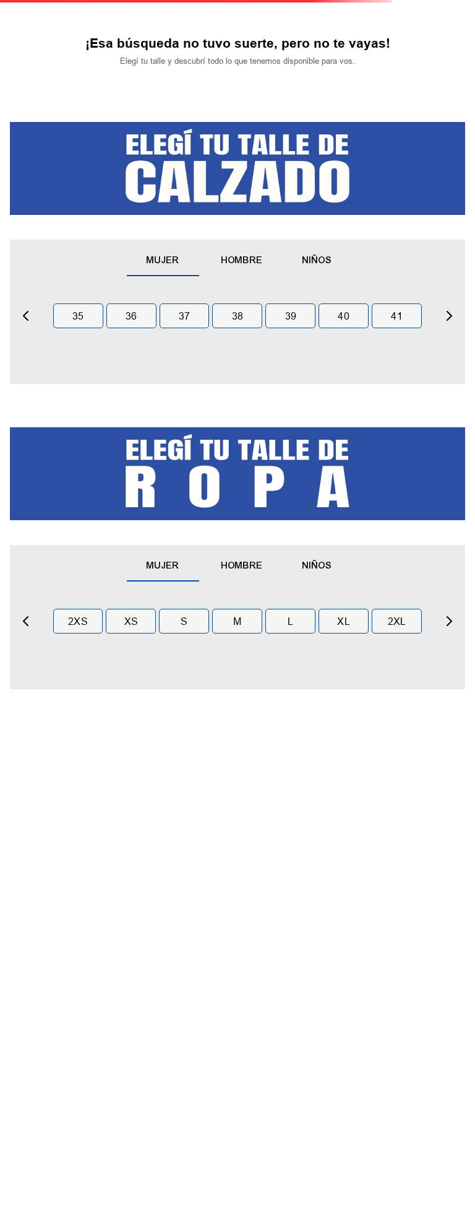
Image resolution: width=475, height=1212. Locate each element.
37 (184, 315)
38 (238, 315)
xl (343, 621)
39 (291, 315)
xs (131, 621)
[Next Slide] (449, 316)
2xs (78, 621)
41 (397, 315)
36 (131, 315)
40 (343, 315)
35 (78, 315)
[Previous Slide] (26, 316)
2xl (397, 621)
